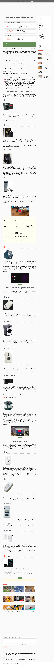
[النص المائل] (5, 637)
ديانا (6, 657)
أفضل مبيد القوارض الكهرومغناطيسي (9, 35)
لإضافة (5, 647)
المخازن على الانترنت (42, 38)
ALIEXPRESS (21, 1)
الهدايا (40, 44)
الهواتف (40, 20)
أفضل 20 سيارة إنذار (46, 67)
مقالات (40, 46)
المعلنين (18, 663)
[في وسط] (11, 637)
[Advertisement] (27, 9)
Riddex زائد (8, 39)
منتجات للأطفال (41, 29)
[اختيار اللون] (15, 637)
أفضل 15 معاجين (46, 76)
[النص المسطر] (7, 637)
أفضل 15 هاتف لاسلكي (47, 71)
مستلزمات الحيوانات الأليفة (42, 34)
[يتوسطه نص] (8, 637)
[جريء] (4, 637)
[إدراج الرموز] (14, 637)
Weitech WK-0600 (9, 31)
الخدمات (25, 1)
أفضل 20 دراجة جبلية (47, 53)
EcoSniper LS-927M (10, 30)
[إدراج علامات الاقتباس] (18, 637)
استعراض (32, 1)
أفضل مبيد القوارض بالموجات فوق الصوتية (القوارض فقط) (12, 22)
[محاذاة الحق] (12, 637)
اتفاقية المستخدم (9, 663)
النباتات (40, 28)
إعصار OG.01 (9, 26)
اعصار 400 (8, 23)
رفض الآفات (8, 38)
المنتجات (40, 37)
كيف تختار (29, 1)
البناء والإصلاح (41, 26)
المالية (40, 39)
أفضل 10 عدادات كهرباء (19, 602)
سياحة (40, 45)
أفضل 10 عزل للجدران (30, 593)
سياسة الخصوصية (14, 663)
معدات (40, 35)
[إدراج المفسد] (21, 637)
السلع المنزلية (41, 19)
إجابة (6, 658)
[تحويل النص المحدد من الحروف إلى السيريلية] (19, 637)
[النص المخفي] (16, 637)
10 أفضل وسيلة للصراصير (9, 44)
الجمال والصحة (41, 25)
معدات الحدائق (41, 27)
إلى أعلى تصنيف (20, 284)
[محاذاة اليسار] (9, 637)
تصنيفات (15, 1)
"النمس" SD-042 (9, 32)
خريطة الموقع (5, 663)
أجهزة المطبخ (41, 24)
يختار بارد (40, 18)
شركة (17, 1)
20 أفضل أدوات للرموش (47, 62)
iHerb (40, 47)
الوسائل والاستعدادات (42, 36)
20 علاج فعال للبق (19, 611)
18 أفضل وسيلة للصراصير (30, 611)
